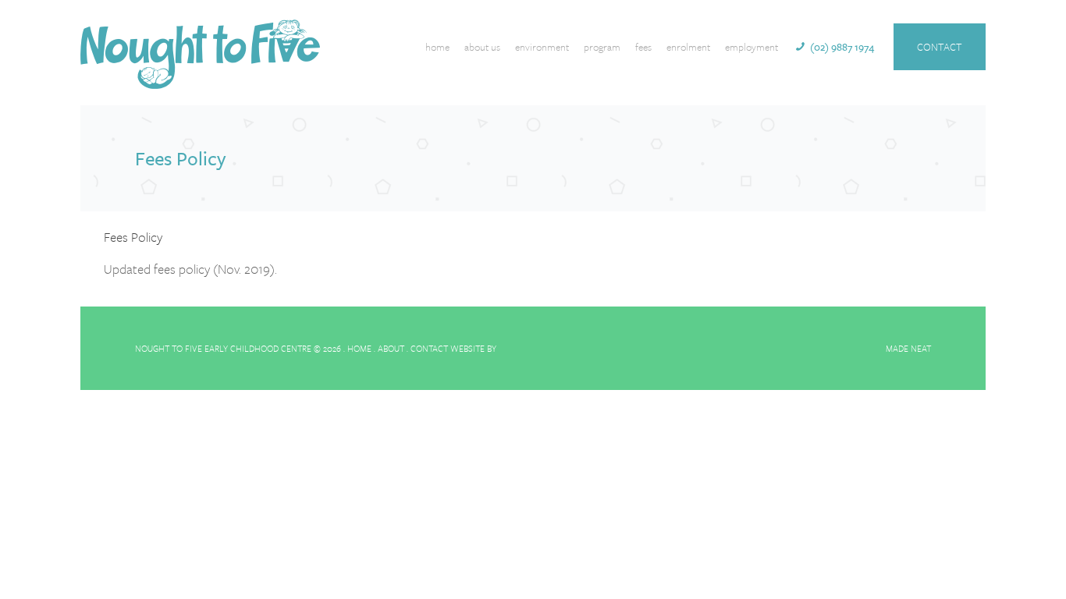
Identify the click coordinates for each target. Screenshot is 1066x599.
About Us (482, 47)
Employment (751, 47)
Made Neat (908, 348)
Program (602, 47)
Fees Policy (133, 236)
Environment (542, 47)
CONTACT (429, 348)
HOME (359, 348)
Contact (939, 47)
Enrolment (688, 47)
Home (437, 47)
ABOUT (391, 348)
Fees (643, 47)
